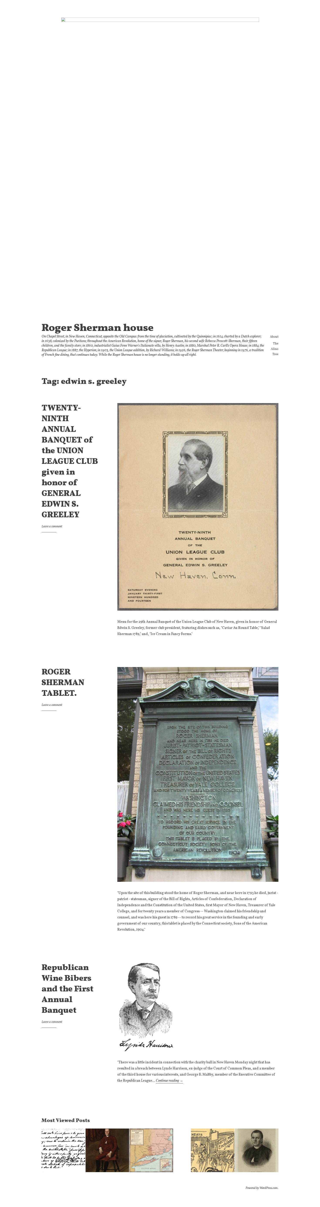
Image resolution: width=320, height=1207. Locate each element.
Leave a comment (52, 526)
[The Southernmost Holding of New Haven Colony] (151, 1151)
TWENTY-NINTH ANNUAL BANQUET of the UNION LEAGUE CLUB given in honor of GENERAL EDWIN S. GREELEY (70, 462)
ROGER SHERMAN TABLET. (63, 683)
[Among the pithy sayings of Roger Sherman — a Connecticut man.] (256, 1151)
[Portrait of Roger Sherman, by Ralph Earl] (107, 1151)
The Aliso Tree (274, 349)
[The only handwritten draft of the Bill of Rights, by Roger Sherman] (63, 1151)
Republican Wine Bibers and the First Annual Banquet (67, 989)
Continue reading (169, 1080)
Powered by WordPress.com (262, 1188)
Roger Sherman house (98, 328)
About (274, 337)
